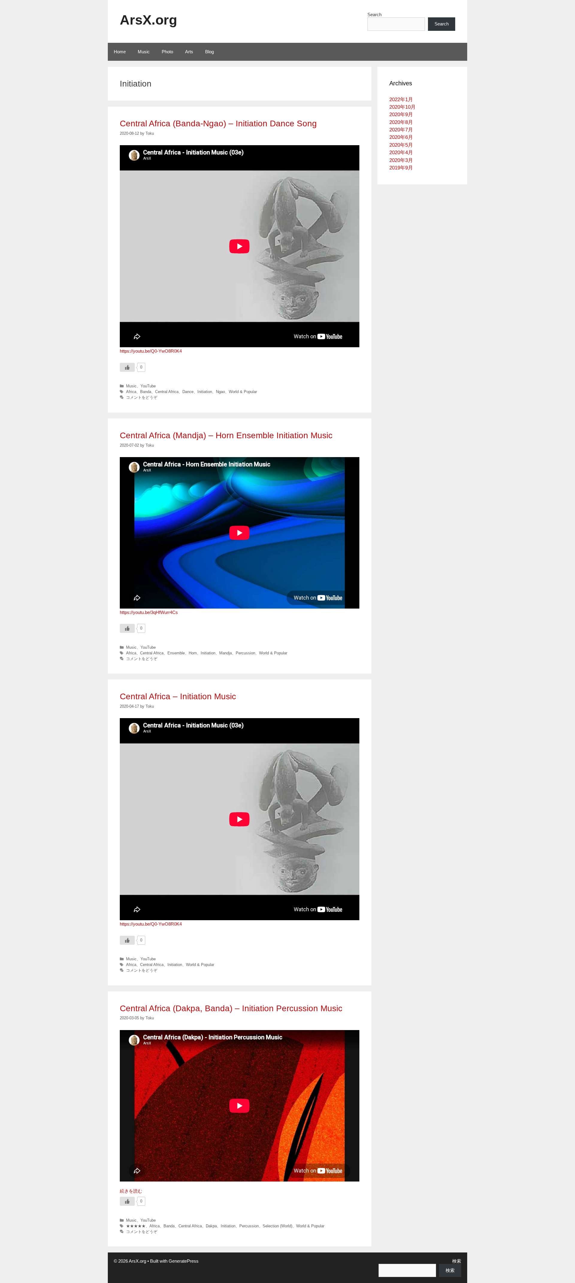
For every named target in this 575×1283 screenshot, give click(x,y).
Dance (187, 391)
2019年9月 (401, 168)
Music (144, 51)
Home (120, 51)
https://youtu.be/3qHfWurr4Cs (149, 612)
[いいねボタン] (127, 367)
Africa (131, 391)
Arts (189, 51)
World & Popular (243, 391)
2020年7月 (401, 130)
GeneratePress (184, 1261)
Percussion (245, 653)
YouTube (148, 386)
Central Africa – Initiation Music (178, 696)
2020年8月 (401, 122)
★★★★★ (136, 1226)
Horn (193, 653)
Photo (167, 51)
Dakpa (211, 1226)
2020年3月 (401, 160)
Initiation (204, 391)
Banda (145, 391)
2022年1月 (401, 99)
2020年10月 (402, 107)
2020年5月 (401, 145)
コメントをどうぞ (141, 397)
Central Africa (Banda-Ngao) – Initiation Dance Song (218, 123)
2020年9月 (401, 114)
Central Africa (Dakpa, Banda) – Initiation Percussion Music (231, 1008)
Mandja (225, 653)
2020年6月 (401, 137)
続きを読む (131, 1190)
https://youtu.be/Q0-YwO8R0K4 (151, 351)
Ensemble (176, 653)
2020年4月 (401, 152)
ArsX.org (148, 20)
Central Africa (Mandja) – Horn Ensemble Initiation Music (226, 435)
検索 (456, 1261)
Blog (209, 51)
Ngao (220, 391)
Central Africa (166, 391)
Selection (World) (277, 1226)
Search (374, 14)
